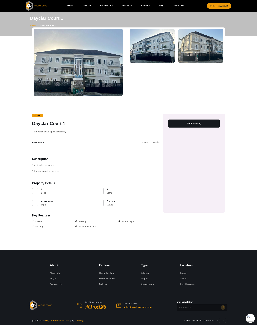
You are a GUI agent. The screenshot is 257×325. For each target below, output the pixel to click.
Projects (127, 6)
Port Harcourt (187, 284)
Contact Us (56, 284)
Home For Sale (107, 272)
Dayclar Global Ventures (57, 320)
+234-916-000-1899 (95, 308)
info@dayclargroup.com (138, 307)
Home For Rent (107, 278)
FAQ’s (53, 278)
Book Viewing (194, 123)
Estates (145, 6)
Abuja (183, 278)
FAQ (161, 6)
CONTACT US (178, 6)
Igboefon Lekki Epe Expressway (50, 132)
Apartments (147, 284)
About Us (55, 272)
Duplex (145, 278)
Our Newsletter (185, 302)
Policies (103, 284)
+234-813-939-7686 (95, 306)
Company (86, 6)
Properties (106, 6)
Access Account (220, 6)
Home (70, 6)
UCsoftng (79, 320)
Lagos (183, 272)
